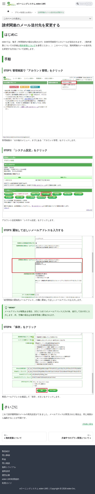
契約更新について (28, 45)
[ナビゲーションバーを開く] (4, 4)
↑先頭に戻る (87, 424)
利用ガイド (7, 483)
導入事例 (6, 455)
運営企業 (6, 475)
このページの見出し (12, 18)
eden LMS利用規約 (10, 479)
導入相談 (6, 463)
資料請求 (6, 471)
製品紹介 (6, 451)
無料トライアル (9, 467)
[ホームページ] (8, 11)
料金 (4, 459)
